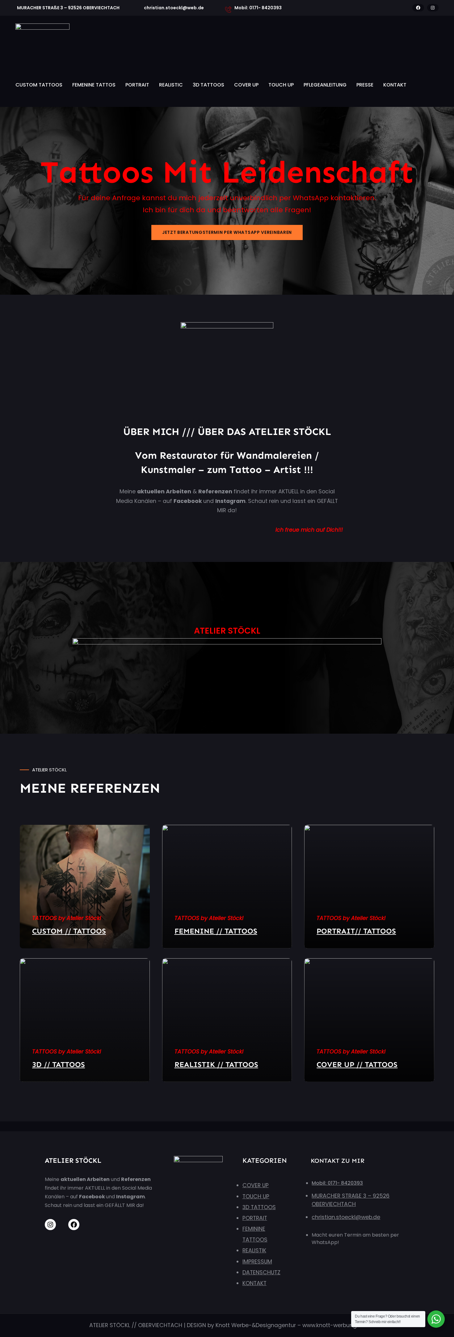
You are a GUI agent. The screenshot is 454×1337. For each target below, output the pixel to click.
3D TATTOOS (208, 84)
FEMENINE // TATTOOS (215, 930)
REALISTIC (171, 84)
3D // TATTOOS (58, 1064)
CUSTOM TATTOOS (38, 84)
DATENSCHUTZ (261, 1272)
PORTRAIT (137, 84)
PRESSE (364, 84)
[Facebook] (418, 7)
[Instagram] (433, 7)
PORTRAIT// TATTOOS (356, 930)
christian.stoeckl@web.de (346, 1217)
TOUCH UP (281, 84)
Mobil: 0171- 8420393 (337, 1183)
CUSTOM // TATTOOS (69, 930)
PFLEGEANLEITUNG (325, 84)
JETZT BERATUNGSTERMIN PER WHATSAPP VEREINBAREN (227, 232)
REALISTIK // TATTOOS (216, 1064)
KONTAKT (394, 84)
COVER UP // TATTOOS (357, 1064)
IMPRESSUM (257, 1261)
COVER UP (246, 84)
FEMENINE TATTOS (94, 84)
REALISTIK (254, 1250)
